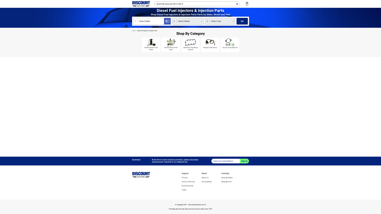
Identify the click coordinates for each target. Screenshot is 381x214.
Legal (184, 190)
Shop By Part (226, 182)
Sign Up (244, 161)
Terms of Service (188, 182)
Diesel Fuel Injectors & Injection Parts (147, 30)
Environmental (187, 186)
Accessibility (207, 182)
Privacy (185, 178)
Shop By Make (227, 178)
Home (133, 30)
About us (205, 178)
